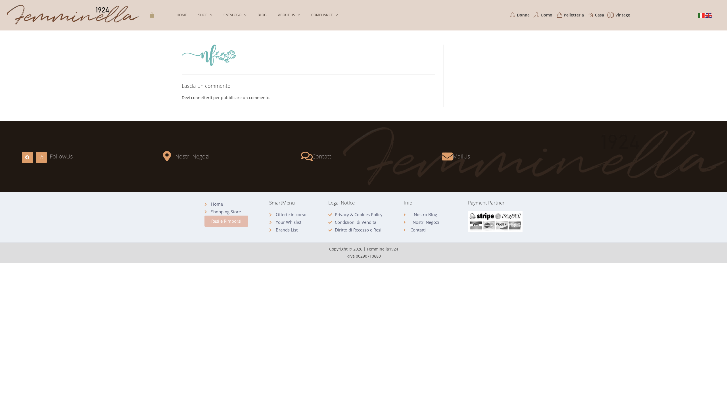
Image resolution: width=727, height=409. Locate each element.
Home (182, 14)
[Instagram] (41, 157)
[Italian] (701, 15)
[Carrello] (152, 15)
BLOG (262, 14)
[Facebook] (27, 157)
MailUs (461, 156)
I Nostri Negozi (191, 156)
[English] (709, 15)
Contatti (322, 156)
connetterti (201, 97)
